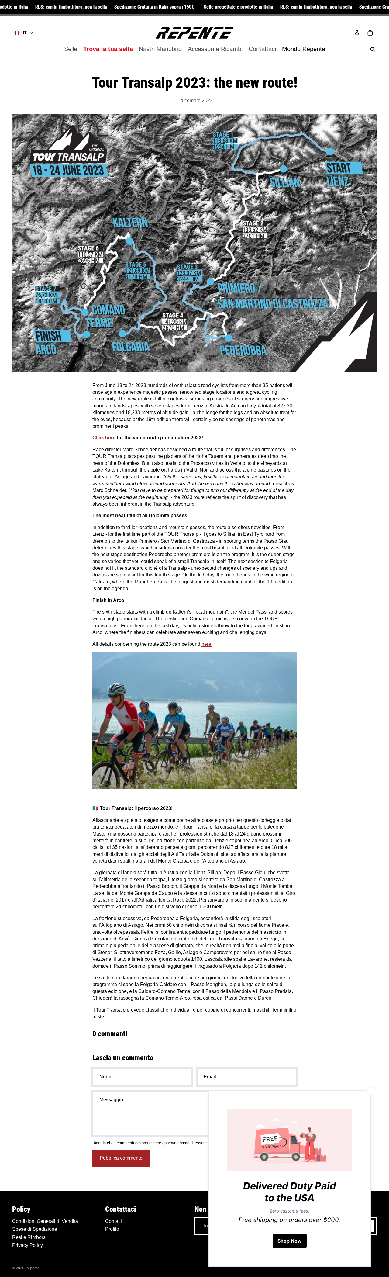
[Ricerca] (372, 49)
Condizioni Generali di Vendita (45, 1221)
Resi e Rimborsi (29, 1237)
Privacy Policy (27, 1245)
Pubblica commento (121, 1158)
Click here (103, 437)
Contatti (113, 1221)
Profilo (112, 1229)
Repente (32, 1268)
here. (206, 644)
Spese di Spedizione (34, 1229)
